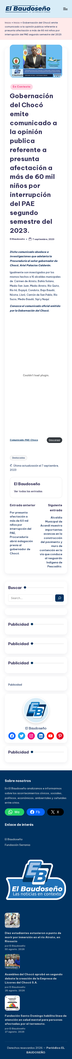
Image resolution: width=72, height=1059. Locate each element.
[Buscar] (59, 598)
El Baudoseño (27, 483)
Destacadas (18, 458)
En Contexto (21, 86)
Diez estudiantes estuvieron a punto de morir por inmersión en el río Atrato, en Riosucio (33, 937)
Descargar (54, 440)
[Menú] (65, 9)
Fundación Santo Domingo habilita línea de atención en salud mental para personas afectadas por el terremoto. (36, 1020)
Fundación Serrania (17, 845)
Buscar (15, 587)
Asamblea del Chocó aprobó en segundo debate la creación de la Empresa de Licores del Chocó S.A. (34, 978)
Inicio (8, 22)
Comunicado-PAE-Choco (24, 440)
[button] (28, 491)
